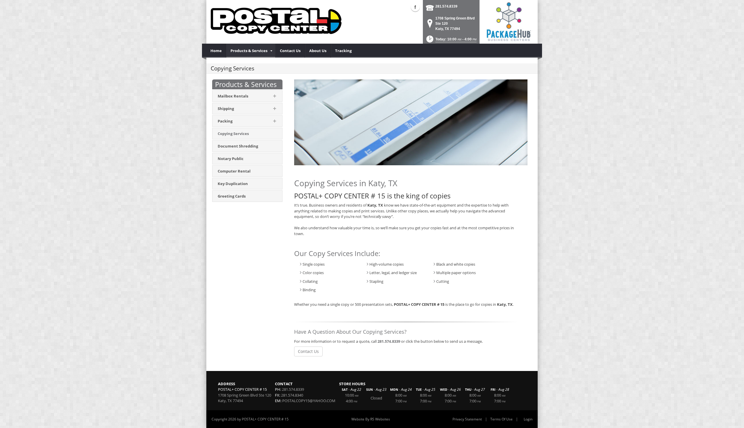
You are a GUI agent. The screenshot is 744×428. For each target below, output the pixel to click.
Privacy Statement (467, 419)
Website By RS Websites (370, 419)
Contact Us (308, 351)
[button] (451, 41)
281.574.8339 (446, 6)
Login (528, 419)
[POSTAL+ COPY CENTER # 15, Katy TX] (276, 20)
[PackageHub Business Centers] (509, 21)
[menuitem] (216, 51)
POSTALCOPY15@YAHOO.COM (308, 400)
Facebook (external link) (415, 7)
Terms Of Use (501, 419)
